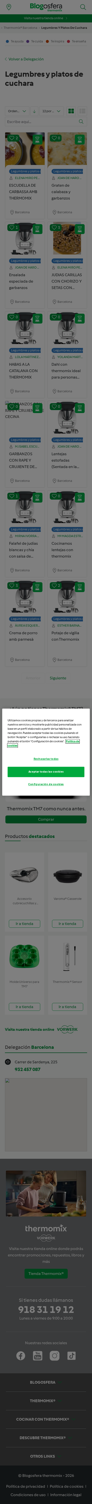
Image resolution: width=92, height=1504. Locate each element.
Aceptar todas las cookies (46, 771)
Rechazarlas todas (46, 759)
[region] (46, 752)
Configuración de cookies (46, 784)
